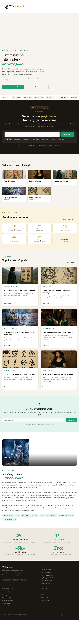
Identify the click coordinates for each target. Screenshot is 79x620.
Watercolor (45, 139)
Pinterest (7, 463)
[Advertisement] (39, 27)
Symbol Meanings (46, 569)
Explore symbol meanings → (37, 87)
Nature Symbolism (46, 581)
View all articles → (72, 263)
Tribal (53, 139)
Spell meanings (28, 97)
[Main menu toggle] (75, 7)
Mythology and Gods (47, 578)
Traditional (26, 139)
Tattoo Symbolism (46, 572)
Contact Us (44, 595)
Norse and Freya (7, 597)
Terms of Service (45, 600)
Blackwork (17, 139)
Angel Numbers (45, 583)
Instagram (15, 463)
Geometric (36, 139)
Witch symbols (17, 97)
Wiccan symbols (39, 97)
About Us (43, 592)
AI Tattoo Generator (8, 606)
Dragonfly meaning (52, 97)
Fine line (8, 139)
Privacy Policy (45, 597)
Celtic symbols (64, 97)
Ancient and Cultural (47, 575)
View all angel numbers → (69, 219)
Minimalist (61, 139)
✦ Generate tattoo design (13, 87)
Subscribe (71, 420)
